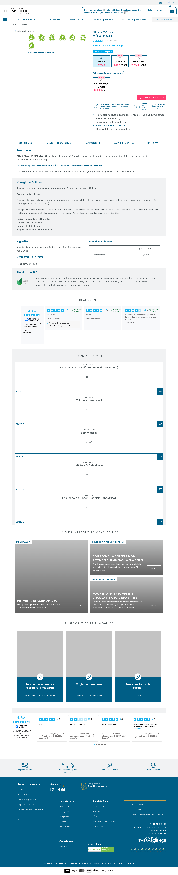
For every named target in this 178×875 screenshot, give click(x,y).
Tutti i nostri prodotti (27, 19)
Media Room (64, 846)
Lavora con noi (23, 825)
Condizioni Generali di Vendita (105, 821)
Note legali (48, 863)
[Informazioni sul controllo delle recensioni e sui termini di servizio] (40, 324)
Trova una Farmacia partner (28, 814)
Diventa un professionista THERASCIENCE (147, 814)
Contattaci (97, 811)
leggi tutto (138, 729)
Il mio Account (98, 806)
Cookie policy (60, 863)
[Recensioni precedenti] (34, 728)
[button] (171, 2)
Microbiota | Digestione (134, 19)
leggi (154, 568)
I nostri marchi (64, 806)
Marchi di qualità (124, 143)
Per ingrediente (64, 816)
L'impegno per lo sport (26, 804)
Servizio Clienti (101, 801)
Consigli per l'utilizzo (58, 143)
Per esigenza (54, 19)
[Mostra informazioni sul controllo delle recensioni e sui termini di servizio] (31, 730)
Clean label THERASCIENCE (110, 125)
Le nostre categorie (5, 19)
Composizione (92, 143)
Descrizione (25, 143)
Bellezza (62, 821)
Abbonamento (23, 819)
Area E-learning (137, 809)
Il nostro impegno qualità (27, 799)
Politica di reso (98, 826)
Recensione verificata (78, 310)
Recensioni (153, 143)
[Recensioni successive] (164, 728)
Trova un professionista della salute (31, 809)
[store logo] (17, 11)
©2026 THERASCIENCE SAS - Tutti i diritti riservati (114, 863)
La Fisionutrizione (24, 794)
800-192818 (94, 849)
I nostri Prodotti (67, 801)
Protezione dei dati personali (80, 863)
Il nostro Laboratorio (29, 784)
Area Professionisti (165, 19)
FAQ (95, 816)
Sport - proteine (65, 831)
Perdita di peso (77, 19)
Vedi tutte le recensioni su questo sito (32, 331)
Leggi (78, 606)
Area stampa (66, 840)
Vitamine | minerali (103, 19)
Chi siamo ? (22, 789)
